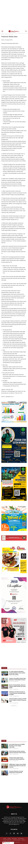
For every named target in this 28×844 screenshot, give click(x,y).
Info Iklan (23, 840)
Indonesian (7, 842)
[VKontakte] (17, 833)
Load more (13, 705)
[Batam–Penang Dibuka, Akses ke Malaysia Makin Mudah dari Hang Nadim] (4, 686)
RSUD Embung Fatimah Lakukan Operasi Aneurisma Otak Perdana (17, 752)
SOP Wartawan (21, 838)
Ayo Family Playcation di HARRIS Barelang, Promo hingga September (17, 746)
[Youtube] (21, 833)
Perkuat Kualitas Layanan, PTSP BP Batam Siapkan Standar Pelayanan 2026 (17, 700)
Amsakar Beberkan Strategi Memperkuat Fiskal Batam (16, 772)
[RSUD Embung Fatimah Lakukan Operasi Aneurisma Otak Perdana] (4, 753)
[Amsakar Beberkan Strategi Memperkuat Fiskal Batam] (4, 773)
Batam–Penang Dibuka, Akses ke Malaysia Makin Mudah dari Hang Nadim (17, 686)
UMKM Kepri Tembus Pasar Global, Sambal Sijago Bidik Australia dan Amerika (17, 766)
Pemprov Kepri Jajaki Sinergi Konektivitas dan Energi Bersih (16, 758)
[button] (2, 31)
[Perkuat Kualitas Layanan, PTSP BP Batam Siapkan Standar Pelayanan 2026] (4, 700)
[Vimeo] (14, 833)
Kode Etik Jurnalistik (16, 840)
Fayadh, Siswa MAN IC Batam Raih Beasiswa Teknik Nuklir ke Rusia (17, 679)
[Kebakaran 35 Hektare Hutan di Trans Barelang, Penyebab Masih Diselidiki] (4, 693)
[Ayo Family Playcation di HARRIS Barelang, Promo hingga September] (4, 746)
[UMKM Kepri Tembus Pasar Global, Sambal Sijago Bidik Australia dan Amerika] (4, 766)
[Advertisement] (14, 15)
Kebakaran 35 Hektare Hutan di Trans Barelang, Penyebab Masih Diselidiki (17, 693)
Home (2, 34)
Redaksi (9, 838)
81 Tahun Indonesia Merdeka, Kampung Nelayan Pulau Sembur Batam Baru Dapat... (17, 673)
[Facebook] (6, 833)
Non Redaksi (14, 838)
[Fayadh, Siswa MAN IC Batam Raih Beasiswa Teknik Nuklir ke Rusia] (4, 680)
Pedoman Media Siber (7, 840)
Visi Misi (4, 838)
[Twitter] (10, 833)
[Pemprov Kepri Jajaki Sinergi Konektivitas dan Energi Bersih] (4, 759)
